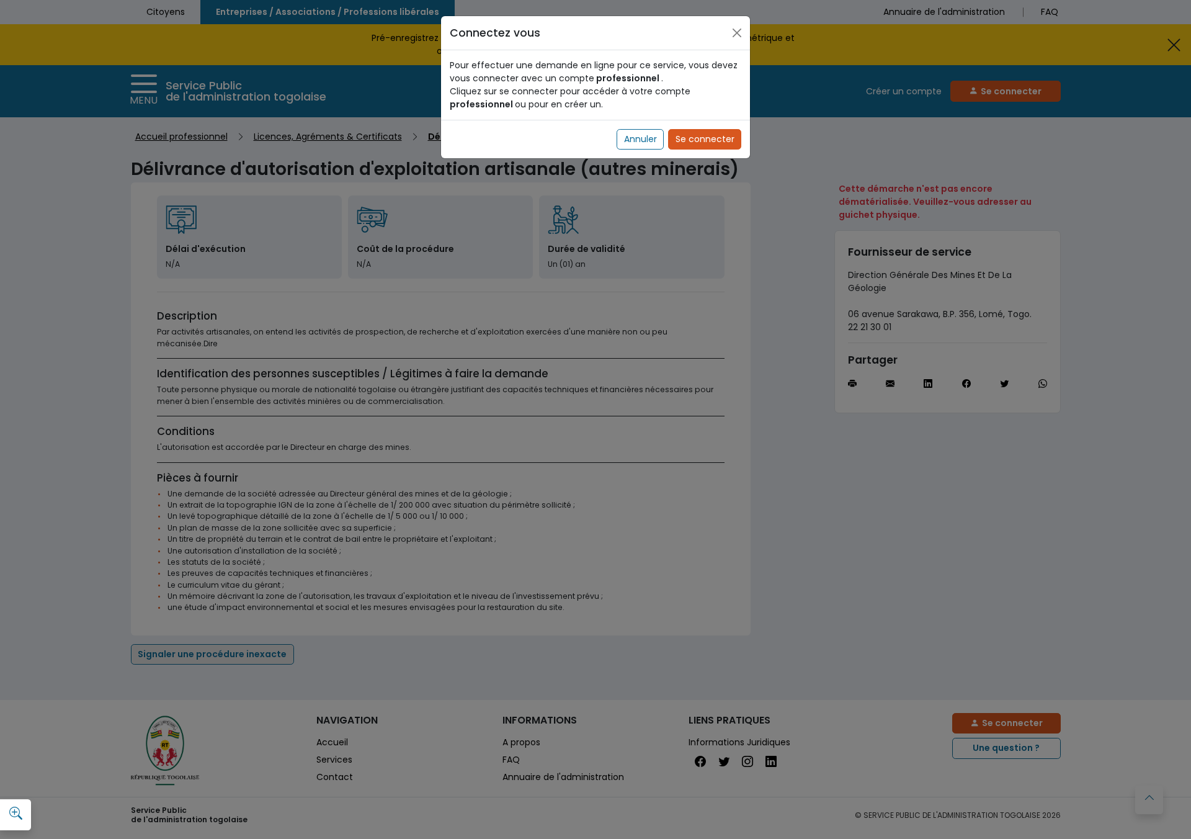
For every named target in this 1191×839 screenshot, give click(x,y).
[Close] (737, 33)
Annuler (640, 139)
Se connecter (705, 139)
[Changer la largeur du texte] (15, 813)
